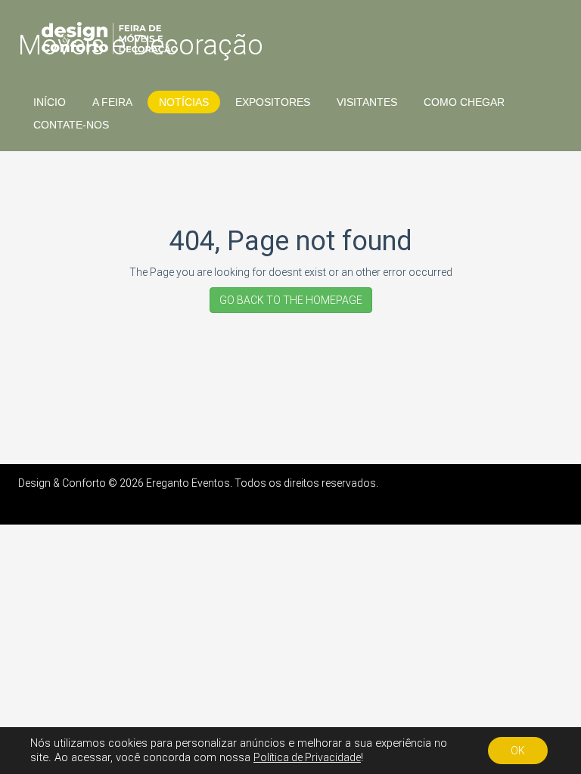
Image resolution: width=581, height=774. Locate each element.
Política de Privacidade (307, 757)
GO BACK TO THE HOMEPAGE (290, 300)
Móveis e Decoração (140, 45)
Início (49, 102)
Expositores (272, 102)
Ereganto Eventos (188, 483)
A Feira (112, 102)
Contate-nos (71, 125)
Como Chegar (464, 102)
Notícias (184, 102)
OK (518, 751)
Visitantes (367, 102)
